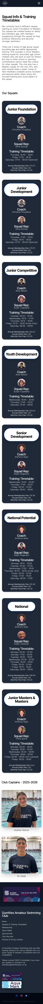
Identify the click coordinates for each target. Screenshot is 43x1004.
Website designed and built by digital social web (19, 1001)
